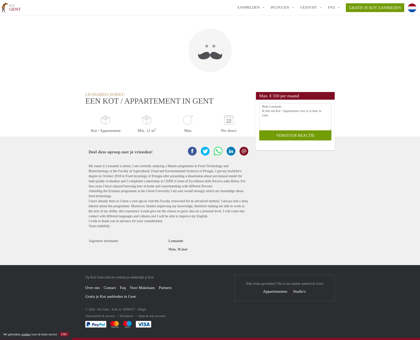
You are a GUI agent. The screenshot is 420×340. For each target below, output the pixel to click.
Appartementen (275, 291)
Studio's (299, 291)
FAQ (331, 7)
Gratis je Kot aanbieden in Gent (110, 296)
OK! (64, 334)
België (142, 309)
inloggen (280, 7)
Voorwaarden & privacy (100, 316)
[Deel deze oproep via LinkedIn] (231, 151)
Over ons (92, 287)
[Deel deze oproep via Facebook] (192, 151)
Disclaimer (127, 316)
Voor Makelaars (142, 287)
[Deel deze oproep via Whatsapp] (218, 151)
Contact (110, 287)
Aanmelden (248, 7)
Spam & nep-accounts (151, 316)
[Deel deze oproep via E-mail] (244, 151)
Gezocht (308, 7)
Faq (123, 287)
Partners (165, 287)
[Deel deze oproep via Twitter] (205, 151)
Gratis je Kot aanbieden (375, 7)
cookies (25, 334)
